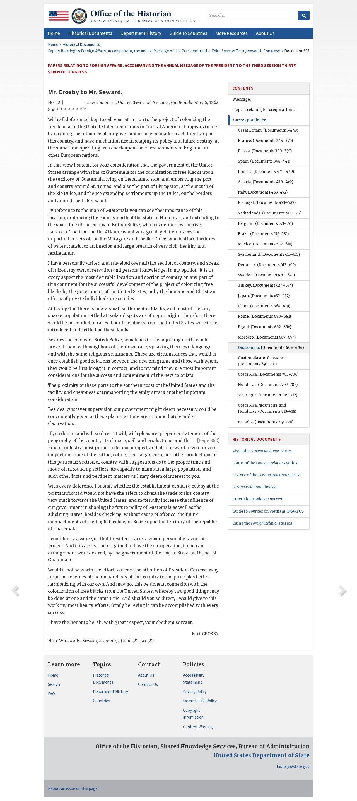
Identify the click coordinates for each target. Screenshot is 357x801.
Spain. (264, 161)
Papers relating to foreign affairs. (264, 109)
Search (54, 684)
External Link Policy (200, 700)
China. (264, 306)
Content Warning (198, 726)
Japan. (264, 295)
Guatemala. (271, 347)
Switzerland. (269, 254)
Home (53, 675)
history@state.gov (293, 766)
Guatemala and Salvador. (261, 361)
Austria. (265, 182)
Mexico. (265, 244)
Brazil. (263, 233)
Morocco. (267, 337)
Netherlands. (269, 213)
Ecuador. (265, 422)
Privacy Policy (195, 691)
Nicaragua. (267, 395)
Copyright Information (193, 714)
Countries (101, 700)
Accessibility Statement (193, 678)
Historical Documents (103, 678)
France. (265, 140)
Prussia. (266, 171)
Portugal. (267, 202)
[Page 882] (208, 440)
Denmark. (267, 264)
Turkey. (265, 285)
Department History (110, 691)
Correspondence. (250, 120)
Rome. (264, 316)
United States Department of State (261, 755)
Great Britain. (268, 130)
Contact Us (148, 684)
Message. (242, 99)
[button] (90, 33)
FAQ (51, 693)
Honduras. (268, 384)
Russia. (265, 151)
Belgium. (265, 223)
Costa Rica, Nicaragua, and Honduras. (267, 408)
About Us (146, 675)
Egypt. (264, 327)
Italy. (263, 192)
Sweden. (266, 275)
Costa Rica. (268, 374)
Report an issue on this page (73, 788)
